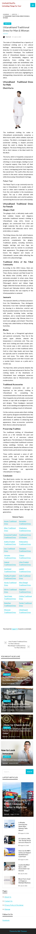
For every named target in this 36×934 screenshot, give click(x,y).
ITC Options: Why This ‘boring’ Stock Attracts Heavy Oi (24, 840)
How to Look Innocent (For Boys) (15, 760)
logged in (15, 629)
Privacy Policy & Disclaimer (14, 905)
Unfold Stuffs (8, 3)
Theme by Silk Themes (18, 931)
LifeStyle (14, 14)
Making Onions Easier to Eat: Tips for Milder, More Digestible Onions (16, 678)
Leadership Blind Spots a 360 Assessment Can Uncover (24, 867)
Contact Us (8, 901)
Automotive (9, 797)
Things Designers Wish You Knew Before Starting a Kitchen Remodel (16, 705)
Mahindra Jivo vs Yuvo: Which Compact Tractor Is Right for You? (17, 805)
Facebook (6, 920)
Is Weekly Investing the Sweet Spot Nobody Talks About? (23, 826)
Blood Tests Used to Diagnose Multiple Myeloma (24, 881)
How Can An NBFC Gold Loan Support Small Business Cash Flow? (24, 853)
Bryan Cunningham (8, 683)
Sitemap (7, 909)
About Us (8, 897)
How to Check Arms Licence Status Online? (16, 732)
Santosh (8, 37)
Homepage (6, 14)
